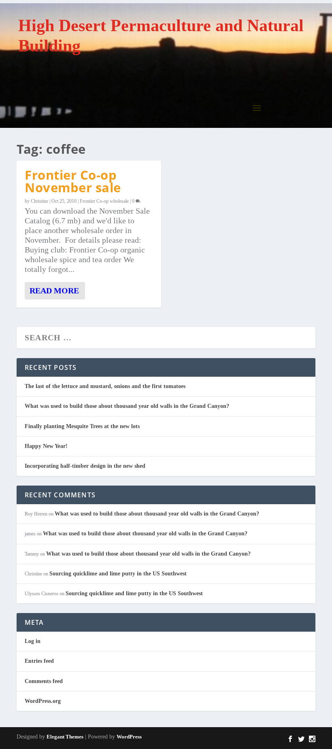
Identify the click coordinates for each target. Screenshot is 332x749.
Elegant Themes (65, 737)
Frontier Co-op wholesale (104, 201)
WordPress (129, 737)
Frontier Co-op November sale (73, 181)
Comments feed (44, 681)
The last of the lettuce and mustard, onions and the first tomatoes (105, 386)
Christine (39, 201)
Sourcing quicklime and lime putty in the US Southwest (118, 574)
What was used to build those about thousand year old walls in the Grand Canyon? (127, 406)
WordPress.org (43, 701)
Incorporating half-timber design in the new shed (85, 466)
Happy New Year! (46, 446)
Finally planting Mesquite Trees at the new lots (82, 426)
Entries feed (39, 661)
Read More (54, 290)
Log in (32, 641)
